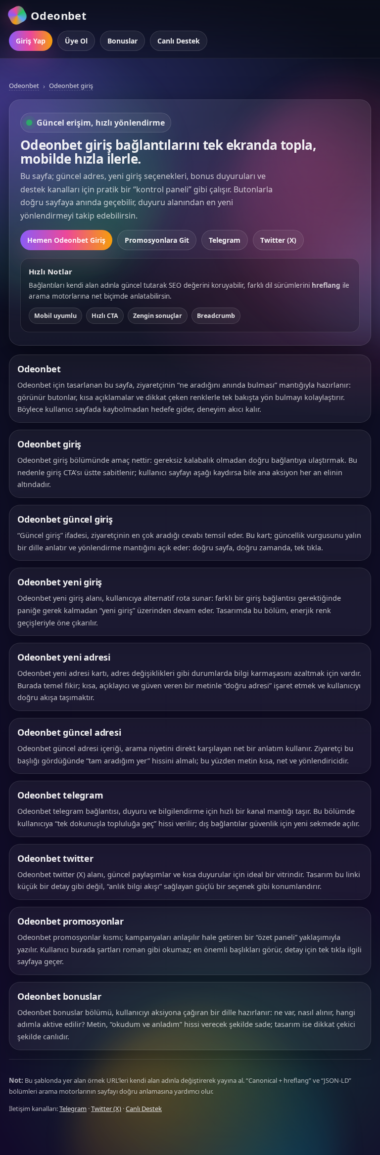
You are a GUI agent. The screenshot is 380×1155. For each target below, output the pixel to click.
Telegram (224, 240)
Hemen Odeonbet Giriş (66, 240)
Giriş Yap (31, 40)
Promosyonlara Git (157, 240)
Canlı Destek (178, 40)
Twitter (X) (278, 240)
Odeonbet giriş (71, 85)
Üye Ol (76, 40)
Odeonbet (24, 85)
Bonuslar (122, 40)
